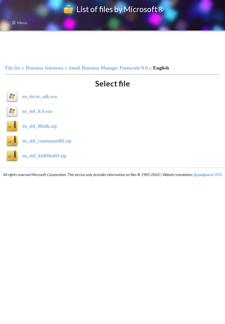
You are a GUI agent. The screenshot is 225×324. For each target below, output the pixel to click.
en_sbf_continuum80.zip (46, 141)
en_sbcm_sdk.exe (39, 96)
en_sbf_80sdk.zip (39, 126)
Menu (22, 22)
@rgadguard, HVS (207, 174)
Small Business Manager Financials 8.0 (108, 68)
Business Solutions (44, 68)
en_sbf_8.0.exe (37, 111)
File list (12, 68)
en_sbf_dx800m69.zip (44, 155)
